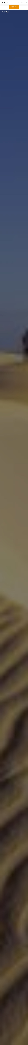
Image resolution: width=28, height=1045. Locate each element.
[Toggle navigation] (26, 2)
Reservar (14, 7)
